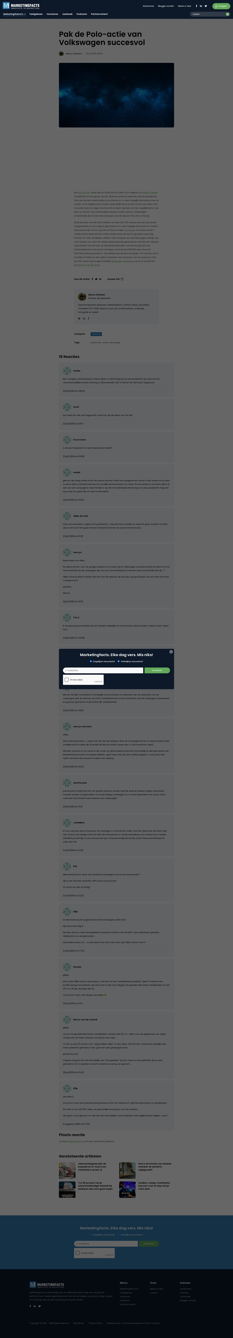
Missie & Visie (184, 6)
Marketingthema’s (13, 14)
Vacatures (52, 14)
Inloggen (222, 6)
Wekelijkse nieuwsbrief (132, 661)
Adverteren (148, 6)
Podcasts (82, 14)
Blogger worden (166, 6)
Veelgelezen (36, 14)
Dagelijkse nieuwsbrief (104, 661)
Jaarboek (67, 14)
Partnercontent (99, 14)
